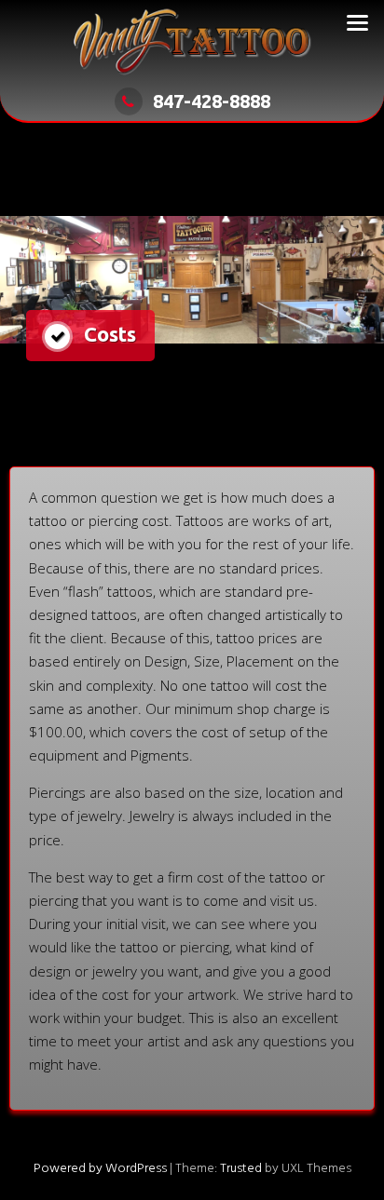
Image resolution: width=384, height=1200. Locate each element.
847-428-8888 (211, 101)
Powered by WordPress (100, 1169)
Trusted (241, 1169)
